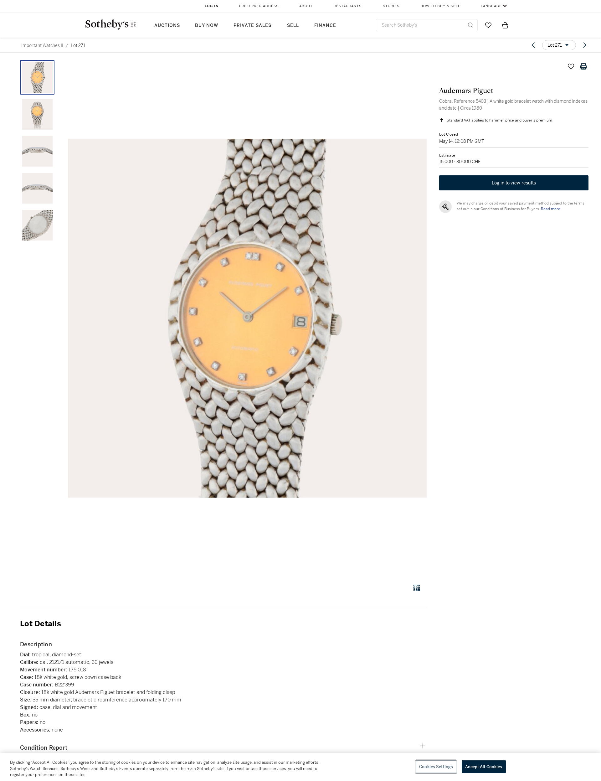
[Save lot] (571, 66)
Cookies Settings (436, 766)
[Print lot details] (583, 66)
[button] (247, 318)
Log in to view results (514, 183)
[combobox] (427, 25)
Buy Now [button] (206, 25)
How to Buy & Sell (440, 6)
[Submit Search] (470, 25)
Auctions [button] (167, 25)
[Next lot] (584, 45)
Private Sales (252, 25)
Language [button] (491, 6)
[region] (300, 767)
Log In (212, 6)
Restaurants (348, 6)
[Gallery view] (417, 588)
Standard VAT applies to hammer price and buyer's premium (499, 120)
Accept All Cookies (483, 766)
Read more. (551, 208)
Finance (325, 25)
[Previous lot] (533, 45)
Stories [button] (391, 6)
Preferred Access (259, 6)
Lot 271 (78, 45)
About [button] (306, 6)
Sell (293, 25)
